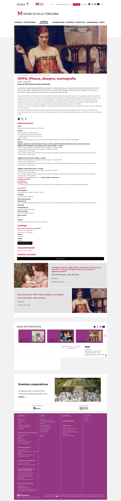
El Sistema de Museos (24, 425)
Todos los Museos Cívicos (63, 4)
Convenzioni (22, 181)
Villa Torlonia (21, 420)
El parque (20, 422)
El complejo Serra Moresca (25, 473)
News (86, 417)
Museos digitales (44, 22)
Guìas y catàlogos (45, 428)
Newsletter (21, 428)
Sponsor (87, 421)
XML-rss (103, 496)
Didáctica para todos (68, 430)
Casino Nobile (24, 447)
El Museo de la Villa (23, 456)
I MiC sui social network (53, 339)
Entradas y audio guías (46, 420)
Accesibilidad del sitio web (93, 496)
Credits (83, 496)
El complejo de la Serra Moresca (26, 469)
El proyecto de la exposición (26, 479)
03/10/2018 (94, 353)
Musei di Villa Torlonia (41, 13)
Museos (18, 22)
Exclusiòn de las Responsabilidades (71, 496)
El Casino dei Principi (24, 463)
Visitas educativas (45, 425)
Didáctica (80, 22)
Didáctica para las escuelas (70, 428)
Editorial (20, 418)
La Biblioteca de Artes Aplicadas (27, 489)
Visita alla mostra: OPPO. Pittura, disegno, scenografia (40, 295)
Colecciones (29, 22)
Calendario (92, 22)
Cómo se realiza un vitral (25, 441)
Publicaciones (22, 486)
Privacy (59, 496)
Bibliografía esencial (24, 487)
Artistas (20, 438)
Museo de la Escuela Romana (26, 454)
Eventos (70, 22)
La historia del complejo (25, 474)
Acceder (84, 4)
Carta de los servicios (24, 427)
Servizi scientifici (26, 483)
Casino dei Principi (26, 460)
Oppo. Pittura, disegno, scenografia (29, 228)
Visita (102, 22)
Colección (20, 436)
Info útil (42, 418)
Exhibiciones (58, 22)
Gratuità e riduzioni (24, 179)
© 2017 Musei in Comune (49, 496)
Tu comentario (44, 431)
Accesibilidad (44, 430)
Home (19, 75)
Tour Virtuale (81, 340)
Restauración (21, 440)
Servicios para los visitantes (48, 422)
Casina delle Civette (27, 433)
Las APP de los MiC (45, 427)
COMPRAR (77, 4)
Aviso (86, 419)
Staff (19, 423)
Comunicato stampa (25, 250)
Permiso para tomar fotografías (27, 491)
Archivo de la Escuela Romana (26, 464)
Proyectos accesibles (68, 435)
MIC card (42, 423)
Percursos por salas (23, 443)
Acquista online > (25, 243)
